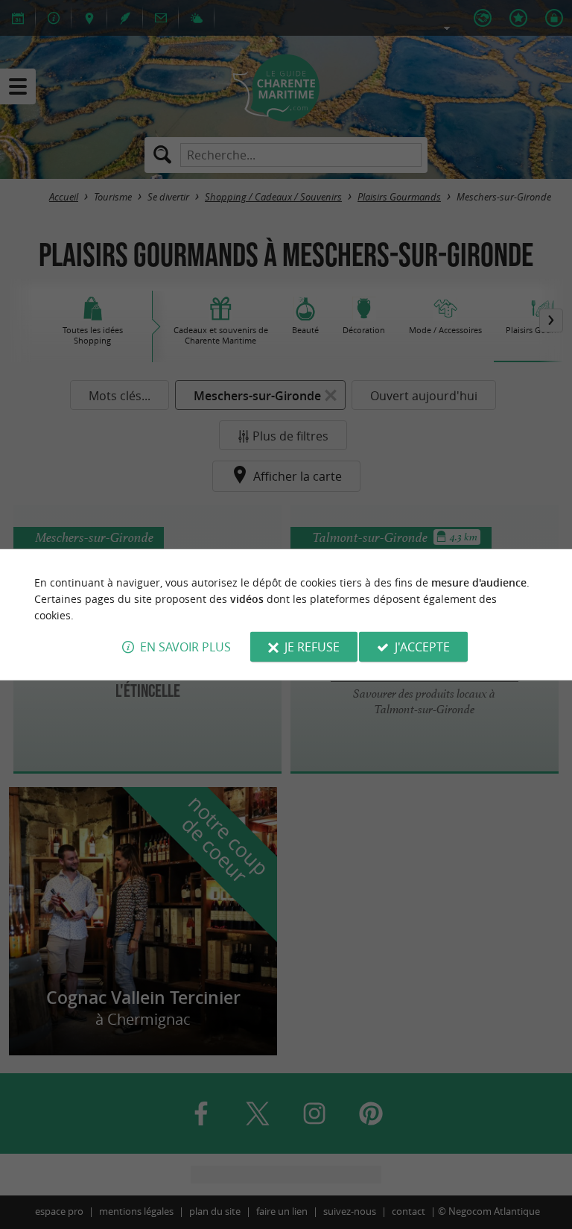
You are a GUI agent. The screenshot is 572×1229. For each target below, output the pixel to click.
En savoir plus (185, 647)
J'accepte (422, 647)
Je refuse (312, 647)
